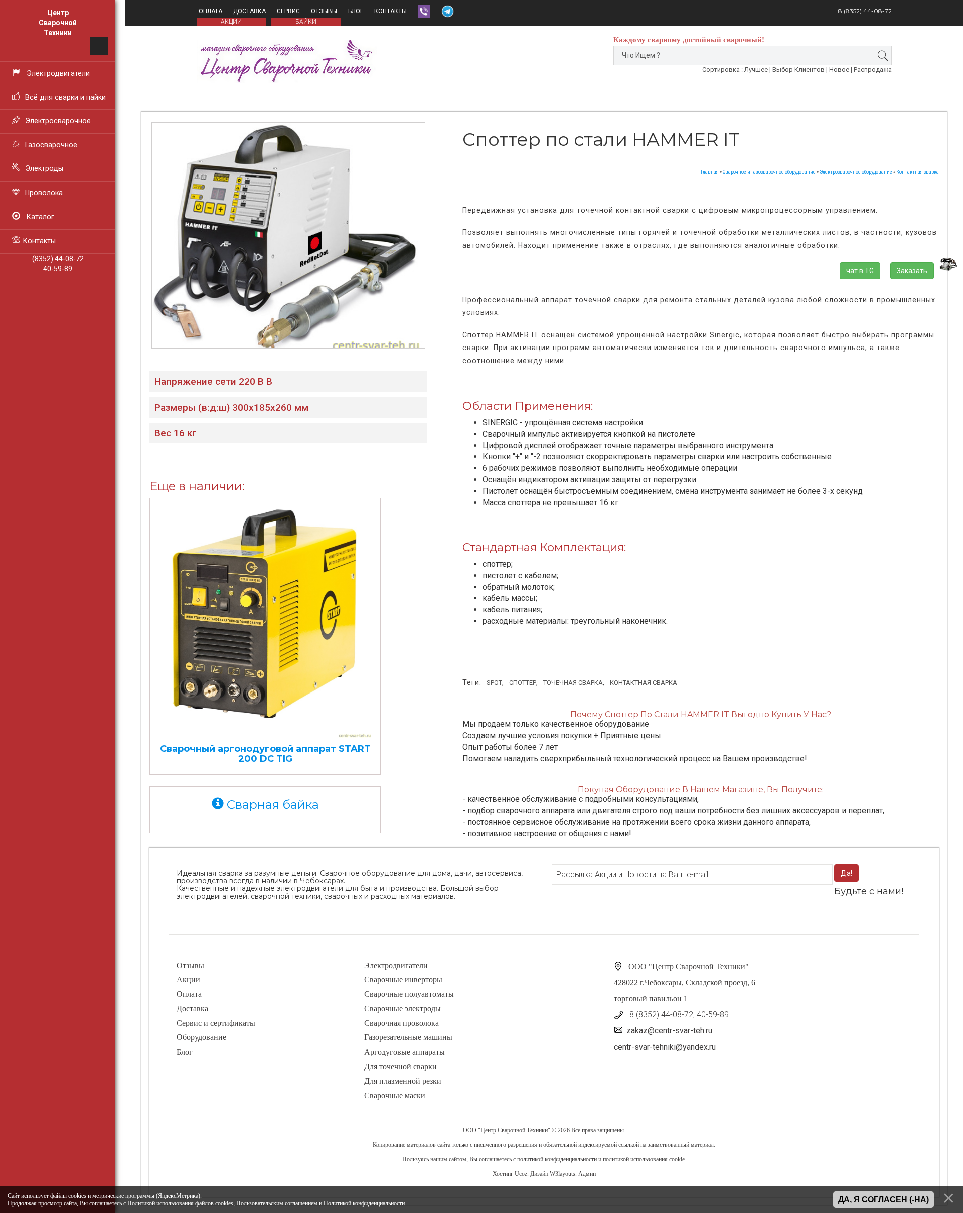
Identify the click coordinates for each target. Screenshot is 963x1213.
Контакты (390, 11)
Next (444, 212)
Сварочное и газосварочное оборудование (769, 172)
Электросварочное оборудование (856, 172)
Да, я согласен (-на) (883, 1199)
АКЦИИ (231, 21)
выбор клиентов (798, 69)
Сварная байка (271, 804)
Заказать (912, 271)
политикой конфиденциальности (557, 1159)
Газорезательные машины (408, 1037)
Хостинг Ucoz (510, 1173)
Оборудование (201, 1037)
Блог (355, 11)
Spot (494, 682)
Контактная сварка (917, 172)
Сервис (288, 11)
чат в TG (860, 271)
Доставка (249, 11)
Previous (132, 212)
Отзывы (324, 11)
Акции (188, 979)
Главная (710, 172)
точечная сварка (573, 682)
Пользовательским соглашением (276, 1203)
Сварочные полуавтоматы (409, 994)
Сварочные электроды (402, 1008)
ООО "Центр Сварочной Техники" (506, 1130)
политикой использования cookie (644, 1159)
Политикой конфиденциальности (364, 1203)
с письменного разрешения (503, 1144)
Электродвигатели (396, 965)
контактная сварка (643, 682)
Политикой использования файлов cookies (180, 1203)
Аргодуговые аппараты (404, 1052)
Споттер (522, 682)
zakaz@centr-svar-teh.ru (669, 1030)
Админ (587, 1173)
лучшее (756, 69)
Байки (305, 21)
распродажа (873, 69)
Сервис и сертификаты (216, 1023)
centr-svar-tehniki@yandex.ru (665, 1047)
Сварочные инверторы (403, 979)
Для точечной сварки (400, 1066)
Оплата (210, 11)
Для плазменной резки (402, 1081)
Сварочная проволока (401, 1023)
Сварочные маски (394, 1095)
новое (839, 69)
